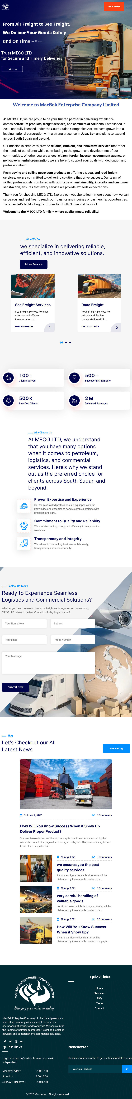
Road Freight (93, 305)
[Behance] (21, 1041)
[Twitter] (10, 1041)
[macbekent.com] (5, 6)
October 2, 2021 (32, 815)
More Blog (116, 748)
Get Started (24, 326)
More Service (33, 264)
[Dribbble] (16, 1041)
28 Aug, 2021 (68, 857)
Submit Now (16, 687)
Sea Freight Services (33, 305)
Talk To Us (113, 6)
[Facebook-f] (4, 1041)
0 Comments (104, 815)
